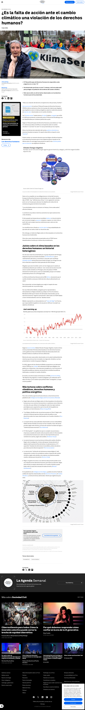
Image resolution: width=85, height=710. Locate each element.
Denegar (73, 699)
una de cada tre (43, 227)
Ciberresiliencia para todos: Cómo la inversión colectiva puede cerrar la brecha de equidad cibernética (20, 630)
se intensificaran (49, 256)
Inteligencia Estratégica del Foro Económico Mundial (45, 397)
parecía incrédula (55, 375)
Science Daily (46, 457)
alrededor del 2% (27, 260)
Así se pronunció (27, 106)
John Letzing (5, 81)
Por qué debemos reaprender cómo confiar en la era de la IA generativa (61, 628)
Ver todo (80, 597)
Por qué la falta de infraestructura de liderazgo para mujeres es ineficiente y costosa (11, 657)
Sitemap (42, 704)
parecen (38, 220)
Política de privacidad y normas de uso (42, 701)
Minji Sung (4, 87)
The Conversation (49, 448)
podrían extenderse (52, 130)
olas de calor (27, 112)
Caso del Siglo (50, 301)
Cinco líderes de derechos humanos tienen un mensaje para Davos (31, 657)
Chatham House (51, 436)
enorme (25, 134)
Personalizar (73, 706)
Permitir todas (73, 703)
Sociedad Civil (6, 9)
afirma (48, 277)
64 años (44, 115)
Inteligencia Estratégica (40, 471)
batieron (48, 218)
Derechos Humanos (50, 473)
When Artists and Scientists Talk (73, 655)
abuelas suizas (29, 115)
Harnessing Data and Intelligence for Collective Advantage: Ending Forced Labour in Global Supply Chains (52, 657)
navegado (54, 115)
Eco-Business (44, 427)
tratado (36, 366)
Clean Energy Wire (46, 409)
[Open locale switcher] (2, 706)
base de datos (31, 348)
